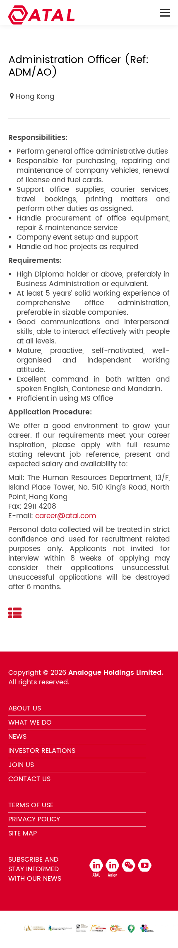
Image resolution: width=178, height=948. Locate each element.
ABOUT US (24, 708)
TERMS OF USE (30, 805)
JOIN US (21, 764)
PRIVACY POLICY (34, 819)
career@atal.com (65, 516)
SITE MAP (22, 833)
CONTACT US (29, 779)
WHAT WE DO (30, 722)
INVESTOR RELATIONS (41, 750)
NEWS (17, 736)
